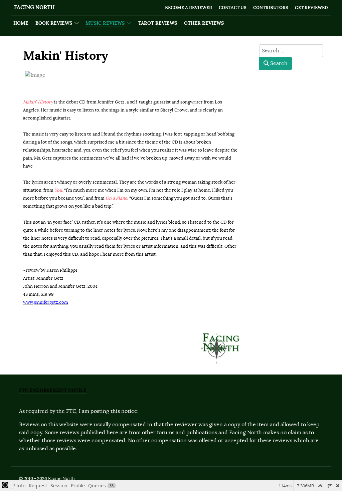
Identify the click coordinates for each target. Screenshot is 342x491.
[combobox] (291, 50)
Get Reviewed (311, 7)
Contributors (270, 7)
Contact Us (232, 7)
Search (278, 63)
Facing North (34, 7)
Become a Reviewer (188, 7)
